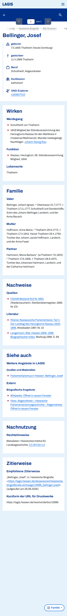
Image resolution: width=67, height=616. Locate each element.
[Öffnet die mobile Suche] (60, 15)
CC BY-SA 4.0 (37, 444)
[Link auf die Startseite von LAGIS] (19, 4)
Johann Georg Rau (35, 142)
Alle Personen (50, 28)
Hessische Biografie (29, 28)
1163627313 (18, 94)
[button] (63, 4)
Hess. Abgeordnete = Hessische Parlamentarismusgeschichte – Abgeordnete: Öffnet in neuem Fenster (36, 404)
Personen (10, 28)
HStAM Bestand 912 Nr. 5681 (27, 298)
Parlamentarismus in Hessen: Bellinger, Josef (36, 375)
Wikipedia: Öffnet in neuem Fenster (30, 395)
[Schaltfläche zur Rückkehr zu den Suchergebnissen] (5, 15)
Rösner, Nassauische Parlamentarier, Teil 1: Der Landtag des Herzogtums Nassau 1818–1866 (35, 324)
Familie (55, 607)
